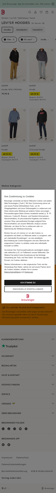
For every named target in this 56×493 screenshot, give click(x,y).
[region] (28, 246)
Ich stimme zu (27, 282)
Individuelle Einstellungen (28, 289)
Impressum (28, 272)
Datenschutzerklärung (12, 272)
